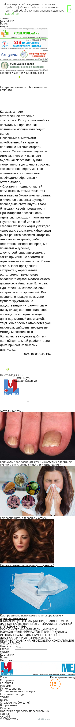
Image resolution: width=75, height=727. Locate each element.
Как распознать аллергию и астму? (23, 518)
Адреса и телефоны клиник (39, 77)
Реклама (6, 686)
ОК (69, 9)
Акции (4, 26)
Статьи (18, 73)
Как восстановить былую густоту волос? (27, 565)
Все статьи (10, 359)
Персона (6, 660)
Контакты (6, 683)
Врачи (4, 23)
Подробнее (11, 406)
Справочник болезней (15, 702)
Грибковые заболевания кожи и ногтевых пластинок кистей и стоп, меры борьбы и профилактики (36, 463)
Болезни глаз (35, 73)
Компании (7, 21)
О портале (7, 680)
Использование (10, 688)
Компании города (12, 694)
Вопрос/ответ (9, 705)
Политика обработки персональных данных (24, 712)
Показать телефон (28, 386)
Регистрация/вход (62, 677)
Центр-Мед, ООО (11, 375)
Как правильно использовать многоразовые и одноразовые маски (31, 617)
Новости (6, 646)
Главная (5, 73)
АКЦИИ (5, 716)
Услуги (4, 652)
